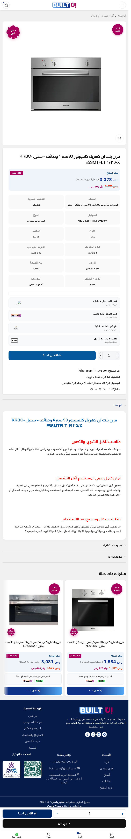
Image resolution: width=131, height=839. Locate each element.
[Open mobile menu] (122, 5)
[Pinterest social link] (100, 389)
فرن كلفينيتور (69, 383)
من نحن (32, 716)
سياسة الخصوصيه (32, 722)
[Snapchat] (104, 734)
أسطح (107, 775)
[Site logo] (64, 5)
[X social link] (104, 389)
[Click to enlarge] (119, 138)
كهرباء (94, 16)
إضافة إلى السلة (52, 355)
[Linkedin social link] (96, 389)
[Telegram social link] (91, 389)
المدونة (33, 748)
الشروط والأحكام (32, 728)
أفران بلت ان (107, 16)
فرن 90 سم (103, 383)
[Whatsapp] (93, 734)
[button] (95, 691)
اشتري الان (64, 823)
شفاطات (106, 781)
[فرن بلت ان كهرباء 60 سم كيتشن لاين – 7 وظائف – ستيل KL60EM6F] (95, 610)
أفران (106, 762)
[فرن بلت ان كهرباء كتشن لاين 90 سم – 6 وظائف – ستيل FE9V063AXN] (33, 610)
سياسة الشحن (32, 741)
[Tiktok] (87, 734)
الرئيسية (122, 16)
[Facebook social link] (109, 389)
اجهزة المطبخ (106, 788)
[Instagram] (98, 734)
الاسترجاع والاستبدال (32, 735)
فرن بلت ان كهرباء (86, 383)
